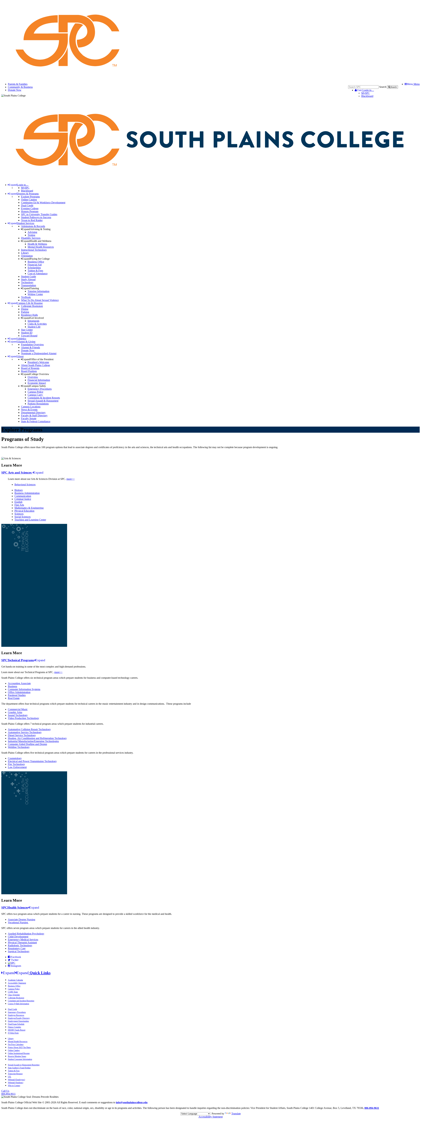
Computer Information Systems (24, 689)
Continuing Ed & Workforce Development (43, 202)
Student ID (26, 332)
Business (12, 686)
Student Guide (28, 276)
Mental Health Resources (41, 247)
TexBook (26, 297)
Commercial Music (18, 709)
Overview (33, 377)
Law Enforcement (17, 767)
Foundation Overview (32, 344)
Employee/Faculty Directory (19, 1018)
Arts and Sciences (22, 472)
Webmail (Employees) (16, 1079)
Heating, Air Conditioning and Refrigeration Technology (37, 738)
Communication (22, 496)
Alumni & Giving (22, 341)
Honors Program (29, 211)
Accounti (12, 683)
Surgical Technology (18, 951)
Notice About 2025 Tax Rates (19, 1047)
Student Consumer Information (20, 1059)
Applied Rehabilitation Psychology (26, 933)
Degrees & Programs (24, 193)
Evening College (29, 208)
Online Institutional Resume (19, 1053)
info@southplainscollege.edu (132, 1102)
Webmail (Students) (15, 1082)
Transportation (28, 285)
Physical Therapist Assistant (22, 942)
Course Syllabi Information (18, 1004)
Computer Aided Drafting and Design (27, 744)
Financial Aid (35, 264)
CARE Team (13, 992)
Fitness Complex (14, 1027)
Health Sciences (20, 907)
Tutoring (30, 288)
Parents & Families (17, 84)
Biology (18, 490)
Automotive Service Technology (25, 732)
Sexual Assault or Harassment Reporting (23, 1065)
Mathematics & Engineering (29, 507)
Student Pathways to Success (36, 217)
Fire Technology (16, 764)
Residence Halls (29, 315)
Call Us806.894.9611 (8, 1092)
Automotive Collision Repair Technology (29, 729)
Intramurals (33, 320)
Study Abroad (28, 279)
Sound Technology (18, 715)
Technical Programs (23, 660)
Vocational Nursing (18, 922)
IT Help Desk (13, 1033)
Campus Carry (35, 394)
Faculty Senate (28, 418)
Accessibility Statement (17, 983)
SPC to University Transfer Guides (39, 214)
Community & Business (20, 87)
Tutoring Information (38, 291)
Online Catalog (29, 199)
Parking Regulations (38, 403)
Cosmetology (15, 758)
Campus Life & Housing (26, 303)
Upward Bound (29, 335)
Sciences (19, 513)
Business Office (36, 261)
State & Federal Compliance (35, 421)
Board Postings (29, 371)
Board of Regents (30, 368)
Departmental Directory (33, 412)
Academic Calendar (15, 980)
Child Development (18, 936)
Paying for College (36, 258)
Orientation (27, 255)
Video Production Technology (23, 718)
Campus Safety (34, 386)
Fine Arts (19, 505)
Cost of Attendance (38, 273)
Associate (25, 683)
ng (18, 683)
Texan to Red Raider (32, 220)
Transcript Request (15, 1074)
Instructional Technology (34, 249)
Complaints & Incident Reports (44, 397)
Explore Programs (30, 196)
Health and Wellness (36, 241)
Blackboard (367, 96)
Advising (32, 232)
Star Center (27, 329)
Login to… (365, 90)
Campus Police (35, 391)
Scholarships (34, 267)
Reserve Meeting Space (17, 1056)
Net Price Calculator (16, 1044)
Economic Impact (37, 383)
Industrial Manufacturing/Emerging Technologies (33, 741)
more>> (70, 479)
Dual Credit (27, 205)
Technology (27, 282)
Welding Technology (19, 747)
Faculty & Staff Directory (34, 415)
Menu (413, 84)
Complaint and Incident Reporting (21, 1001)
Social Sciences (22, 516)
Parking (25, 312)
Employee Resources (16, 1015)
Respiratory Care (16, 948)
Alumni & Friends (30, 347)
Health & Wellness (37, 244)
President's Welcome (38, 362)
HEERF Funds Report (16, 1030)
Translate (236, 1113)
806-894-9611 (371, 1108)
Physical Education (24, 510)
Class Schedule (14, 995)
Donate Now (14, 90)
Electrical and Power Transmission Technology (32, 761)
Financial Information (39, 380)
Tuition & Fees (35, 270)
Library (25, 252)
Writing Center (35, 294)
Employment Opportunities (18, 1021)
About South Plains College (35, 365)
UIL (9, 1077)
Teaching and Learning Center (30, 519)
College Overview (35, 374)
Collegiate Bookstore (32, 306)
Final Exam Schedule (16, 1024)
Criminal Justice (22, 499)
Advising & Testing (36, 229)
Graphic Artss (15, 712)
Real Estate (14, 698)
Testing (31, 235)
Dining (24, 309)
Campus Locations (30, 406)
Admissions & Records (33, 226)
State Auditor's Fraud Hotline (19, 1068)
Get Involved (33, 317)
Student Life (34, 326)
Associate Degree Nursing (21, 919)
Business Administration (27, 493)
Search (382, 86)
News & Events (29, 409)
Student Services (21, 223)
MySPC (365, 93)
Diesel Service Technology (22, 735)
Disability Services (30, 238)
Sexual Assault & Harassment (43, 400)
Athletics (17, 338)
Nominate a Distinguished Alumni (38, 353)
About (16, 356)
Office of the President (37, 359)
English (18, 502)
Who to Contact (14, 1085)
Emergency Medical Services (23, 939)
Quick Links (26, 973)
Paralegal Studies (17, 695)
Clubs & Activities (37, 323)
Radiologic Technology (20, 945)
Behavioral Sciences (25, 484)
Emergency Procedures (40, 388)
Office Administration (19, 692)
